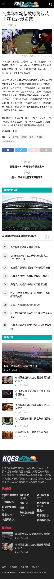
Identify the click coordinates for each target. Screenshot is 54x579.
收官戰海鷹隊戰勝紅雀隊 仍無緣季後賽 (30, 267)
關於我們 (35, 567)
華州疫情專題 (27, 512)
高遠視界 (42, 520)
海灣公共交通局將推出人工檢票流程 (28, 284)
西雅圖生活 (43, 503)
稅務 (22, 507)
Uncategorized (10, 494)
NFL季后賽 (13, 137)
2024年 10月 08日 (11, 370)
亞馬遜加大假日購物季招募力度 (31, 432)
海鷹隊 (39, 137)
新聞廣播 (13, 567)
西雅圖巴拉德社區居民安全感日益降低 (30, 276)
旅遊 (4, 514)
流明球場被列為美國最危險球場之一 (20, 236)
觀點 (39, 510)
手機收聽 (24, 567)
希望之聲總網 (9, 507)
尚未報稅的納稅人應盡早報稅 (25, 247)
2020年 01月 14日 (9, 25)
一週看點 (6, 502)
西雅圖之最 (43, 495)
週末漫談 (42, 515)
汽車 (22, 503)
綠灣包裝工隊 (8, 141)
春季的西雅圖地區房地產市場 (25, 305)
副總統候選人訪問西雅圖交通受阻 (20, 366)
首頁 (4, 567)
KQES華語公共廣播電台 (16, 573)
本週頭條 (6, 519)
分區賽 (24, 137)
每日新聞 (24, 495)
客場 (32, 137)
